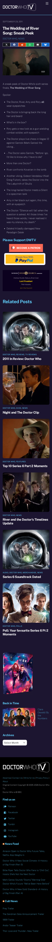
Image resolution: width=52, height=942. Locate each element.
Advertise (7, 778)
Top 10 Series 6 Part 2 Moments (25, 466)
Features (21, 462)
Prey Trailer (8, 908)
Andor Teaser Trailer (13, 925)
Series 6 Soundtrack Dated (22, 577)
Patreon (11, 806)
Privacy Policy (42, 778)
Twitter (11, 818)
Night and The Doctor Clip (21, 412)
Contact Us (17, 778)
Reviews (20, 354)
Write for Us (29, 778)
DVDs (18, 408)
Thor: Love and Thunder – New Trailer (21, 931)
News (21, 38)
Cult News (11, 901)
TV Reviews (31, 354)
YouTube (11, 836)
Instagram (12, 830)
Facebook (12, 812)
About (5, 781)
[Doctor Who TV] (19, 10)
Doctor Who (10, 38)
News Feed (12, 843)
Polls (19, 626)
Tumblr (11, 824)
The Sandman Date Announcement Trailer (23, 914)
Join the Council (26, 288)
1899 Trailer (8, 919)
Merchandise (29, 573)
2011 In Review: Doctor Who (22, 359)
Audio (5, 573)
